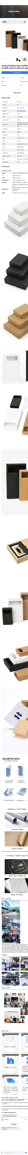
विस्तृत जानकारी (17, 92)
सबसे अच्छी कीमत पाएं (17, 72)
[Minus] (26, 1119)
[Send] (26, 1152)
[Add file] (2, 1152)
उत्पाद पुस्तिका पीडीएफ (21, 111)
